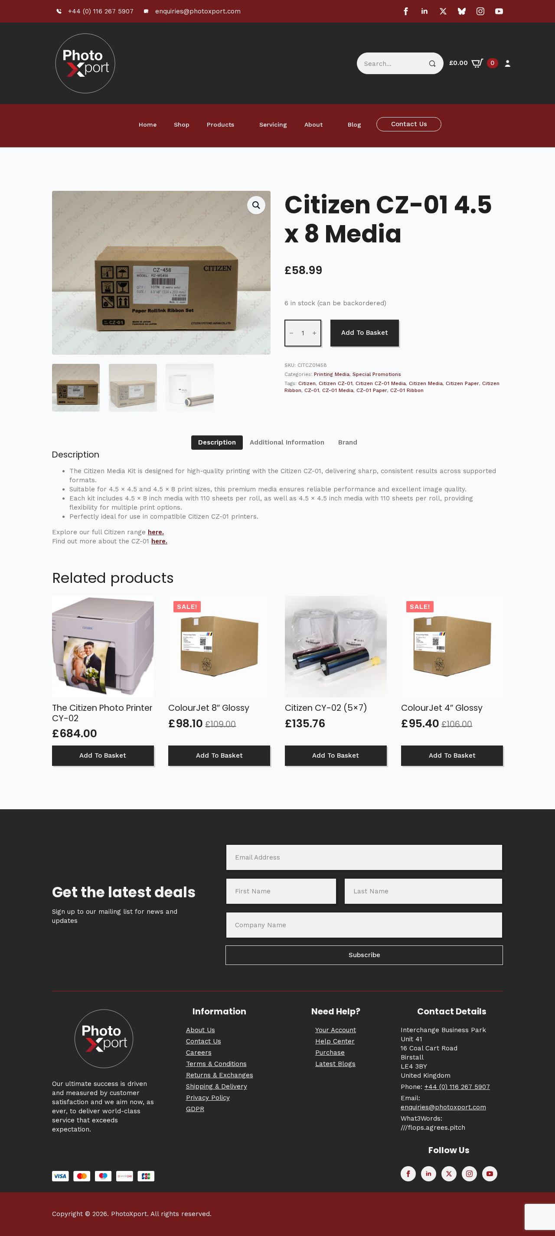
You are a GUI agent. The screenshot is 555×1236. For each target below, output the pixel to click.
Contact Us (203, 1041)
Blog (354, 124)
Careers (199, 1052)
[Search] (432, 64)
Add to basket (364, 333)
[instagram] (480, 11)
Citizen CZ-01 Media (381, 383)
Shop (181, 124)
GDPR (195, 1109)
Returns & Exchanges (219, 1075)
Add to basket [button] (102, 755)
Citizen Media (426, 383)
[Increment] (314, 333)
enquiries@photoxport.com (443, 1107)
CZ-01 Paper (371, 390)
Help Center (335, 1041)
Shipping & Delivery (216, 1086)
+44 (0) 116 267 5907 (457, 1087)
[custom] (462, 11)
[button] (256, 205)
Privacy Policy (208, 1098)
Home (148, 124)
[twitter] (443, 11)
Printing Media (331, 374)
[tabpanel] (277, 498)
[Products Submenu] (242, 124)
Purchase (330, 1052)
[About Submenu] (331, 124)
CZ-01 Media (337, 390)
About (313, 124)
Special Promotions (377, 374)
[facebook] (406, 11)
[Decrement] (291, 333)
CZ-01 (311, 390)
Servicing (273, 124)
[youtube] (499, 11)
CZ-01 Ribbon (407, 390)
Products (220, 124)
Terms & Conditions (216, 1064)
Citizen (307, 383)
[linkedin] (424, 11)
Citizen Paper (462, 383)
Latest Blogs (335, 1064)
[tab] (217, 442)
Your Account (335, 1030)
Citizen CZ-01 (336, 383)
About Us (200, 1030)
